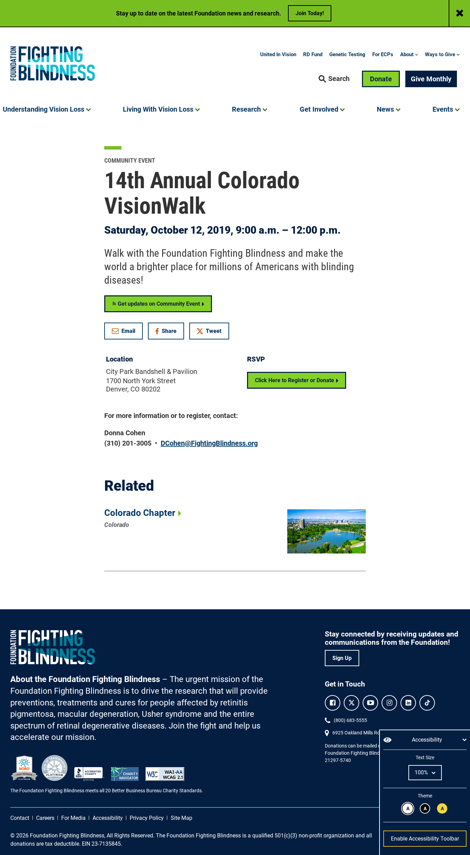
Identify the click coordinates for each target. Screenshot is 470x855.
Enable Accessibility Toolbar (425, 838)
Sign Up (342, 658)
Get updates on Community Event (158, 304)
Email (128, 331)
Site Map (181, 818)
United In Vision (278, 54)
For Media (73, 818)
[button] (334, 79)
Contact (19, 818)
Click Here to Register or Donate (294, 380)
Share (169, 332)
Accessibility (108, 818)
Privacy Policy (147, 818)
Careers (45, 818)
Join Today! (310, 13)
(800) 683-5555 (350, 720)
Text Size (424, 757)
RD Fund (312, 54)
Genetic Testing (347, 54)
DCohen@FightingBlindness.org (209, 443)
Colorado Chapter (139, 513)
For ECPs (382, 54)
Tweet (214, 331)
